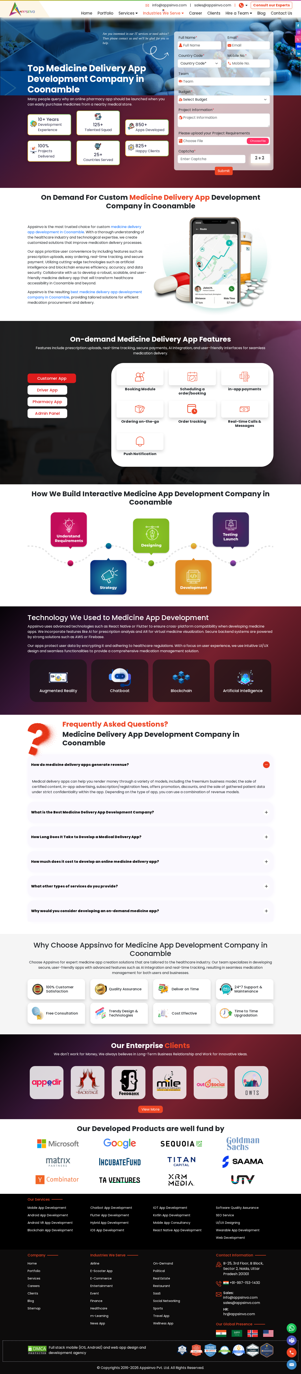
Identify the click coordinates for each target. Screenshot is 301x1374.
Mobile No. (237, 55)
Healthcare (98, 1308)
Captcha (187, 151)
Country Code (191, 55)
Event (94, 1293)
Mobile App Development (47, 1207)
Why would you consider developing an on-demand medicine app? (95, 910)
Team (183, 73)
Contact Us (281, 13)
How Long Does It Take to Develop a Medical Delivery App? (86, 836)
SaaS (157, 1293)
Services (127, 13)
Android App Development (48, 1215)
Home (86, 13)
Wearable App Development (238, 1230)
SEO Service (225, 1215)
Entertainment (101, 1286)
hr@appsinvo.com (239, 1314)
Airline (94, 1263)
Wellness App (163, 1323)
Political (159, 1271)
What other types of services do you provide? (74, 886)
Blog (261, 13)
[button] (291, 1364)
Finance (96, 1301)
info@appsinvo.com (169, 5)
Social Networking (166, 1301)
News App (97, 1323)
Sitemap (34, 1308)
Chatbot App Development (111, 1207)
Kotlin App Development (171, 1215)
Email (232, 37)
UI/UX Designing (228, 1222)
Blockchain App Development (50, 1230)
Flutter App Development (109, 1215)
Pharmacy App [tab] (47, 401)
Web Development (230, 1237)
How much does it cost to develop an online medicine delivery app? (95, 861)
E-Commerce (101, 1278)
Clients (213, 13)
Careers (34, 1286)
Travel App (161, 1316)
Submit (224, 170)
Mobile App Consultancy (171, 1222)
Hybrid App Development (109, 1222)
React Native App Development (177, 1230)
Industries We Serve (162, 13)
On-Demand (163, 1263)
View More (150, 1109)
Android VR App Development (50, 1222)
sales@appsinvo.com (212, 5)
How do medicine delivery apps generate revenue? (80, 764)
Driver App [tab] (47, 390)
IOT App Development (170, 1207)
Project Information (196, 109)
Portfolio (105, 13)
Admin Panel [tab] (47, 413)
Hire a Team (238, 13)
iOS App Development (107, 1230)
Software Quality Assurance (237, 1207)
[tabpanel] (192, 414)
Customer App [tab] (52, 378)
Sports (158, 1308)
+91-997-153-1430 (244, 1282)
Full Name (187, 37)
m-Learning (99, 1316)
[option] (58, 680)
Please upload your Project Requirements (214, 133)
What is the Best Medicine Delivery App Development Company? (92, 812)
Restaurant (161, 1286)
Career (195, 13)
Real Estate (161, 1278)
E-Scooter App (101, 1271)
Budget (185, 91)
